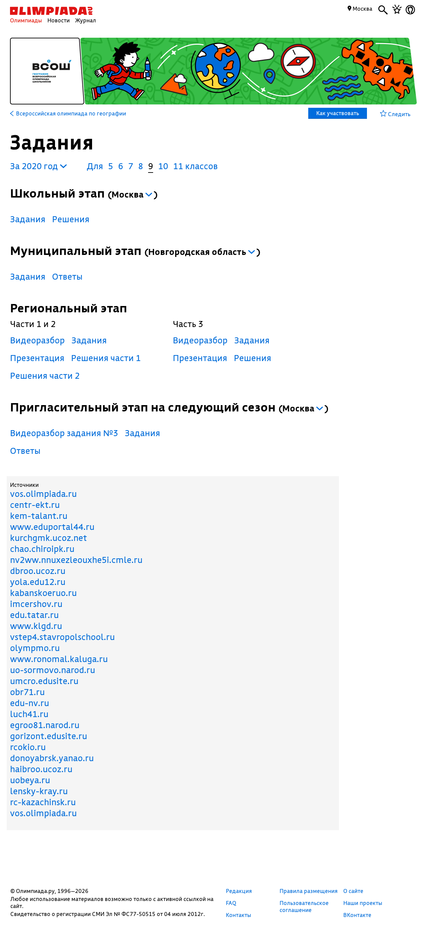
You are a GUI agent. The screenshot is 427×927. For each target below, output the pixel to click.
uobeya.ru (30, 780)
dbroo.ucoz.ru (37, 570)
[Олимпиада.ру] (51, 11)
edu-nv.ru (29, 702)
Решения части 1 (106, 357)
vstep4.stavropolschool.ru (62, 636)
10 (163, 166)
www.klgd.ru (36, 625)
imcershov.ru (36, 603)
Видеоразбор (37, 340)
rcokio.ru (28, 746)
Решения (70, 219)
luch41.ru (29, 713)
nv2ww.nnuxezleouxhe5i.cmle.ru (76, 559)
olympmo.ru (35, 647)
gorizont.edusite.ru (48, 735)
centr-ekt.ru (35, 504)
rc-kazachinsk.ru (43, 802)
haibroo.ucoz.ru (41, 769)
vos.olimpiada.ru (43, 493)
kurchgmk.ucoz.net (48, 537)
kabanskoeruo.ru (43, 592)
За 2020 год (35, 166)
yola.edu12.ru (37, 581)
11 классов (195, 166)
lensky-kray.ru (39, 791)
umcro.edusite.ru (44, 680)
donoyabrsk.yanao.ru (52, 757)
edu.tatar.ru (34, 614)
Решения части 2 (45, 375)
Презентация (37, 357)
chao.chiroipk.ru (42, 548)
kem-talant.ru (38, 515)
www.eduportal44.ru (52, 526)
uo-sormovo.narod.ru (52, 669)
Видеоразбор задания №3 (64, 432)
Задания (27, 219)
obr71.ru (27, 691)
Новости (58, 20)
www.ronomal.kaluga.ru (59, 658)
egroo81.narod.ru (44, 724)
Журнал (85, 20)
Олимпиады (26, 20)
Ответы (67, 276)
